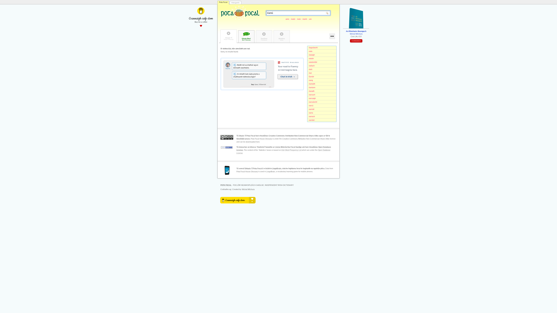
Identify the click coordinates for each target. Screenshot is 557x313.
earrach (312, 116)
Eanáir (311, 77)
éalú (299, 19)
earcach (312, 95)
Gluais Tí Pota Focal (247, 136)
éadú (293, 19)
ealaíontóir (313, 62)
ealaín (311, 59)
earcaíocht (313, 102)
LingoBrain (276, 169)
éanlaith (312, 84)
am (310, 19)
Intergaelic (235, 3)
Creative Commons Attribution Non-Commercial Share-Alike (294, 136)
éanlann (312, 88)
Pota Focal (223, 2)
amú (287, 19)
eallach (312, 66)
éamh (305, 19)
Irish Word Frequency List (291, 150)
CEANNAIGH (356, 41)
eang (311, 80)
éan (310, 73)
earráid (311, 120)
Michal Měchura (248, 189)
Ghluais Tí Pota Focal (253, 169)
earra (311, 113)
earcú (311, 106)
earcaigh (312, 98)
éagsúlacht (313, 48)
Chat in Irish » (287, 76)
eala (310, 51)
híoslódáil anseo (243, 139)
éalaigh (312, 55)
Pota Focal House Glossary (261, 139)
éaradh (311, 91)
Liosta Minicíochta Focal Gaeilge (288, 147)
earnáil (311, 109)
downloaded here (253, 142)
